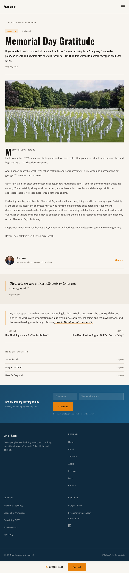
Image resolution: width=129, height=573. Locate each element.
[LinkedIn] (71, 525)
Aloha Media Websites (117, 555)
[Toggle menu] (123, 6)
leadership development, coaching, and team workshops (85, 318)
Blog (70, 478)
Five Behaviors (11, 527)
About (119, 260)
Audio (71, 463)
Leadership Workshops (14, 513)
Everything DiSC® (12, 520)
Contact (72, 485)
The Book (72, 456)
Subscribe (63, 406)
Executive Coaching (13, 505)
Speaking (8, 534)
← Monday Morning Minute (20, 22)
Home (71, 442)
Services (72, 471)
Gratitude (12, 31)
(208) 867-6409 (75, 505)
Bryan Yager (10, 7)
